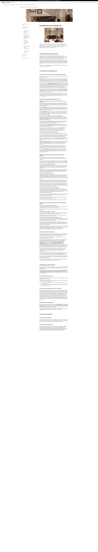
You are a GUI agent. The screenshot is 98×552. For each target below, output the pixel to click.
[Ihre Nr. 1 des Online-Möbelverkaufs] (6, 2)
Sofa (40, 45)
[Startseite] (20, 7)
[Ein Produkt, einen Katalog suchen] (12, 2)
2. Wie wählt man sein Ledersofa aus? (25, 27)
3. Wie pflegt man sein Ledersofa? (25, 55)
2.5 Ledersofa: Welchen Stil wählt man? (26, 51)
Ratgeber (28, 7)
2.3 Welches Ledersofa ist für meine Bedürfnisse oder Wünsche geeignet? (26, 42)
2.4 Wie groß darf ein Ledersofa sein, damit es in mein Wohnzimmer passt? (27, 47)
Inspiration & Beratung (23, 7)
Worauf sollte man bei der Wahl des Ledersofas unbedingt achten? (26, 32)
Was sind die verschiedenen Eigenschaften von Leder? (26, 37)
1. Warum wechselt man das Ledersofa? (26, 24)
